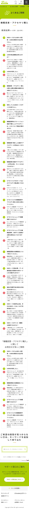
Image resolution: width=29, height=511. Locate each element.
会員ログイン (5, 496)
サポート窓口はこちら (14, 479)
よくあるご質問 (14, 6)
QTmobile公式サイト (21, 493)
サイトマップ (5, 493)
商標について (4, 502)
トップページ (3, 6)
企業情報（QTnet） (19, 502)
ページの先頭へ (15, 488)
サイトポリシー (4, 500)
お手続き (22, 6)
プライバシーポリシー (20, 500)
